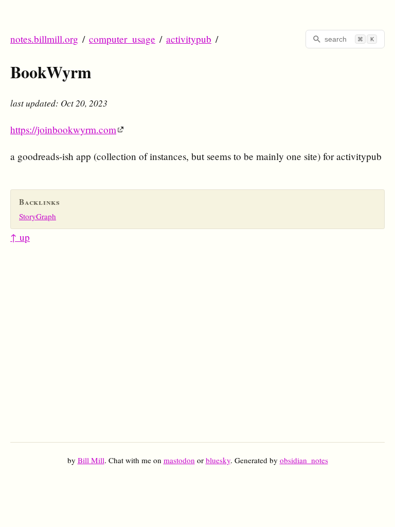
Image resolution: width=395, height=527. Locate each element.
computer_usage (122, 38)
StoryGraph (37, 216)
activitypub (188, 38)
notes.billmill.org (44, 38)
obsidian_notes (304, 460)
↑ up (20, 237)
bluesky (218, 460)
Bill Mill (91, 460)
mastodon (179, 460)
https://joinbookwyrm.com (63, 129)
